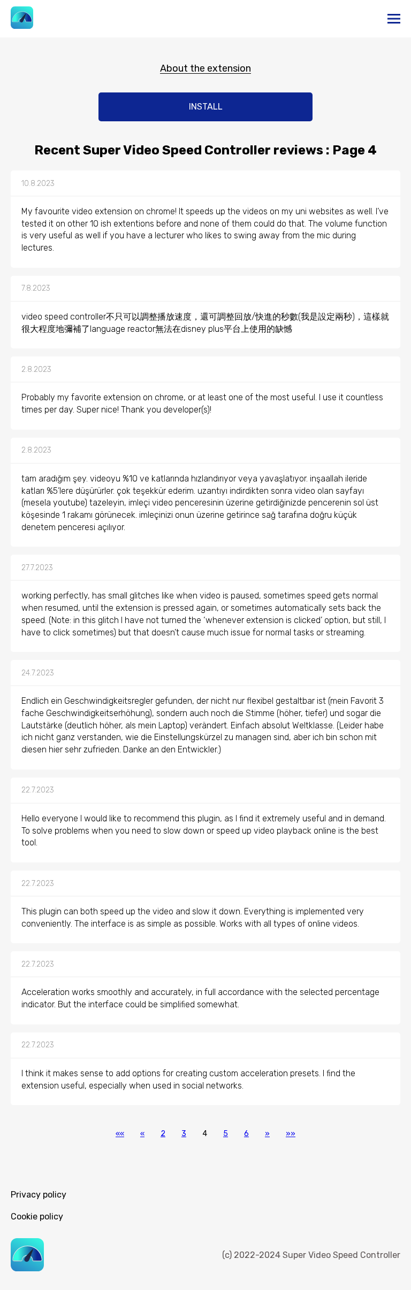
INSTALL (206, 107)
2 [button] (163, 1133)
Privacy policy (38, 1195)
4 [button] (204, 1133)
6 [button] (246, 1133)
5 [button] (225, 1133)
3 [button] (183, 1133)
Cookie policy (37, 1216)
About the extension (205, 68)
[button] (120, 1133)
